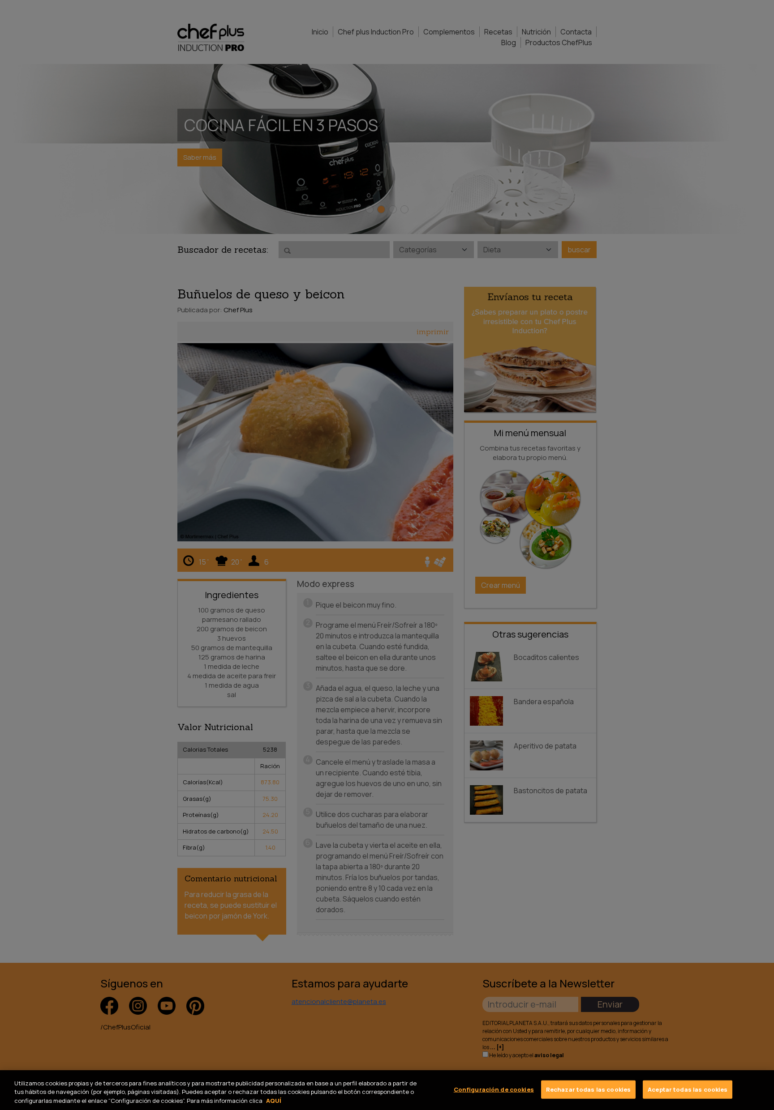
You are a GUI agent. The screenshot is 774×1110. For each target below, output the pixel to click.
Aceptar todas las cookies (687, 1089)
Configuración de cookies (494, 1089)
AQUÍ (273, 1101)
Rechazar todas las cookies (588, 1089)
